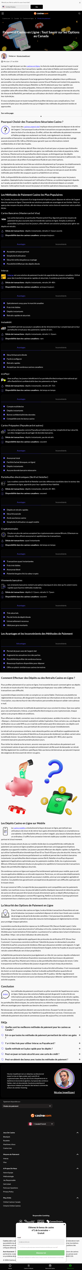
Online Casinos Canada (11, 1202)
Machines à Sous (9, 1144)
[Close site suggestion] (80, 2)
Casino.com (6, 18)
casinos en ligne (33, 66)
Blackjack (6, 1137)
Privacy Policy (8, 1192)
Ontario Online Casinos (12, 1206)
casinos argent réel (32, 126)
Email (19, 1237)
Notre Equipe (8, 1173)
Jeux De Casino (9, 1133)
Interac (10, 275)
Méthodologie (8, 1176)
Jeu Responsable (9, 1180)
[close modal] (64, 1225)
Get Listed (7, 1184)
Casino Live (7, 1148)
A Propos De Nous (10, 1168)
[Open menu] (3, 13)
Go (37, 7)
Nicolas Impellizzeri (23, 56)
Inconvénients (61, 244)
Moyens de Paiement (11, 1154)
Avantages (21, 244)
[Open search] (79, 13)
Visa (4, 1162)
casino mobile (19, 828)
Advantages (21, 643)
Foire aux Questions (10, 1188)
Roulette (6, 1140)
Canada (16, 18)
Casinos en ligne (28, 18)
